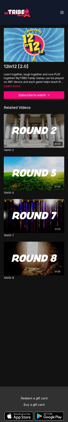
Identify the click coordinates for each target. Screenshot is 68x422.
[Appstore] (18, 416)
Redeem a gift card (34, 398)
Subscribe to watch (32, 95)
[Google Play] (49, 416)
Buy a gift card (34, 405)
